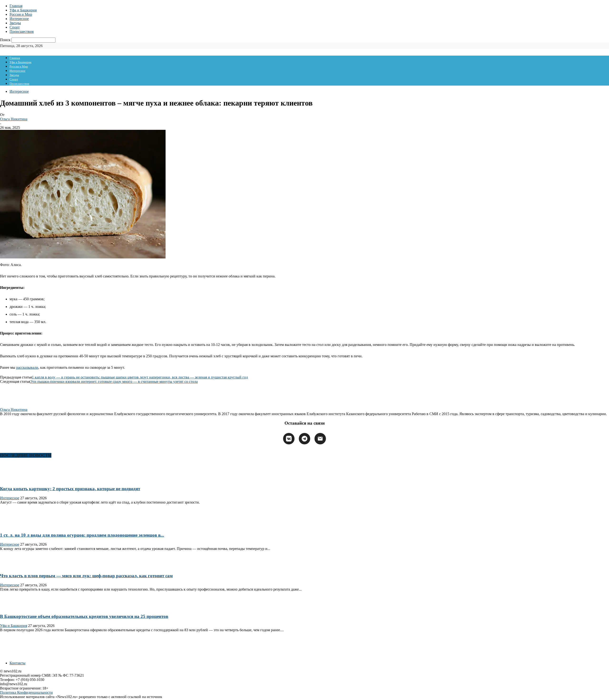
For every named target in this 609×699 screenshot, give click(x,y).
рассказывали (27, 367)
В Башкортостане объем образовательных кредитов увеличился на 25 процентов (84, 616)
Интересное (19, 19)
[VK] (289, 438)
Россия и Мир (21, 14)
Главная (16, 6)
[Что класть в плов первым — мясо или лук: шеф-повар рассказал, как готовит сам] (15, 566)
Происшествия (22, 31)
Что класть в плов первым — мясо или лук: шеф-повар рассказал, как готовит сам (86, 575)
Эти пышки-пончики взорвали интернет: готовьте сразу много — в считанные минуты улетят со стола (114, 381)
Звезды (15, 23)
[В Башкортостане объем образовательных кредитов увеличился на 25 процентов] (15, 607)
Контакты (17, 663)
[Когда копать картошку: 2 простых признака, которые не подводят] (15, 479)
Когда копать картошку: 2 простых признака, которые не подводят (70, 488)
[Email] (320, 438)
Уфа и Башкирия (23, 10)
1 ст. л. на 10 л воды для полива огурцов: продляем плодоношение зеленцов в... (82, 535)
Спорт (15, 27)
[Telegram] (304, 438)
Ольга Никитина (13, 119)
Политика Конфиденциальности (26, 692)
